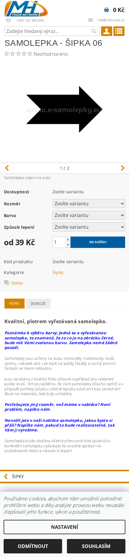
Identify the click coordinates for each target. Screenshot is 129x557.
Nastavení (64, 527)
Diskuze (38, 303)
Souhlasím (96, 546)
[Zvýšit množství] (67, 239)
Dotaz (17, 283)
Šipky (58, 272)
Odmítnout (33, 546)
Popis (14, 303)
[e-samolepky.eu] (26, 8)
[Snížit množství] (67, 245)
